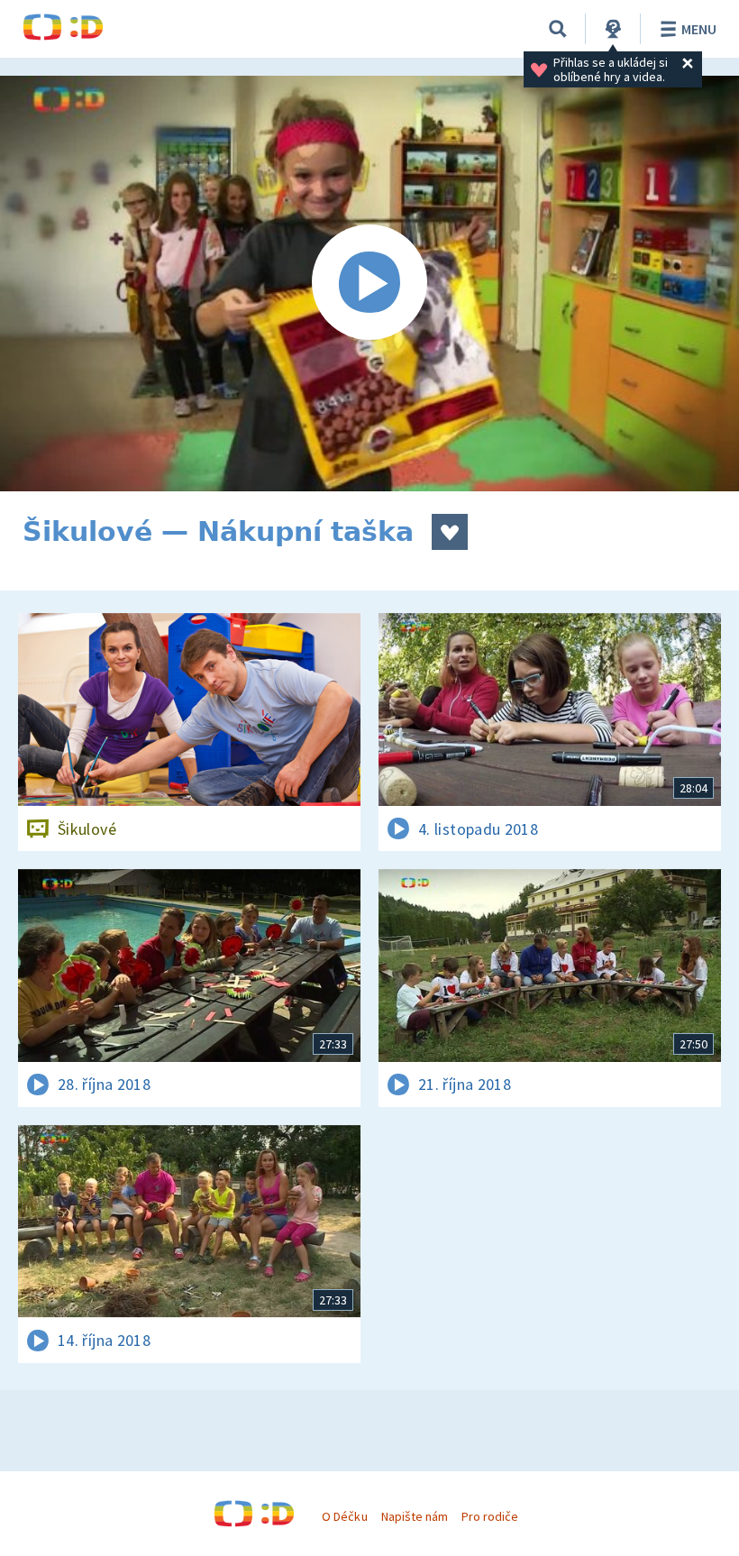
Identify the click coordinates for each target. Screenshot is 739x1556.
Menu (698, 29)
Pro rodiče (489, 1516)
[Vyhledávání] (558, 29)
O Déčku (344, 1516)
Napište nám (414, 1516)
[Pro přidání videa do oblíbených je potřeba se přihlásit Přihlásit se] (450, 532)
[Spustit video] (369, 283)
